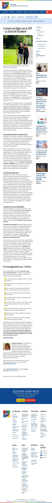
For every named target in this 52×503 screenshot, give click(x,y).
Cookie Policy (16, 501)
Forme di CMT (25, 424)
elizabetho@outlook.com (9, 363)
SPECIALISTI (21, 17)
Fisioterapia (33, 419)
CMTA (13, 94)
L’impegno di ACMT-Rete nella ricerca (15, 456)
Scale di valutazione (24, 438)
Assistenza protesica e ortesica (24, 472)
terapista (5, 187)
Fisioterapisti (43, 416)
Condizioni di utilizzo (24, 501)
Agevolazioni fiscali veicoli (34, 461)
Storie (13, 21)
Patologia (25, 411)
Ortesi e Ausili (34, 428)
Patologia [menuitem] (12, 12)
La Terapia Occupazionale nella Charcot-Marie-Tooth (34, 424)
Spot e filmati (41, 48)
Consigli (38, 27)
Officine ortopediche (43, 418)
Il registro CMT (15, 463)
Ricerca (14, 445)
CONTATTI (14, 17)
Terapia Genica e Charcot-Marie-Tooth (15, 460)
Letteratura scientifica (24, 429)
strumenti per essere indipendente (22, 210)
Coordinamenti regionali (15, 427)
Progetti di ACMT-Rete (15, 416)
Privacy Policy (9, 501)
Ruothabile (34, 445)
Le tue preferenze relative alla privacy (37, 501)
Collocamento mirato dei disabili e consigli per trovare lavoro (25, 463)
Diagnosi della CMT (25, 422)
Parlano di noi (41, 44)
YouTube (44, 455)
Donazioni (14, 434)
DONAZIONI (30, 400)
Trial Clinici (14, 465)
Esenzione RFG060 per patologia (24, 468)
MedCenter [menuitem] (26, 12)
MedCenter (43, 411)
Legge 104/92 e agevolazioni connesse (25, 476)
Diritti (24, 445)
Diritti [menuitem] (36, 12)
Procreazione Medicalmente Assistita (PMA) (43, 430)
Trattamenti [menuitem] (18, 12)
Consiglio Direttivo (14, 424)
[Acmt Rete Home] (6, 416)
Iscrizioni (14, 414)
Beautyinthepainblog (12, 369)
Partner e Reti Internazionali (15, 430)
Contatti (14, 432)
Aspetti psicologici (33, 430)
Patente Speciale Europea (33, 449)
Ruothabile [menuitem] (42, 12)
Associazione (16, 411)
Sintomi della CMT (24, 419)
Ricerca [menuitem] (31, 12)
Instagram (44, 453)
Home (9, 21)
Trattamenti (34, 411)
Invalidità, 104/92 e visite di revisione (25, 480)
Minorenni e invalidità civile (25, 489)
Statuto (14, 419)
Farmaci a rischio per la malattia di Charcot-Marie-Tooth (25, 434)
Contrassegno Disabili (34, 464)
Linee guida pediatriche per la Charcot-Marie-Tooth (34, 416)
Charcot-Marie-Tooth (19, 73)
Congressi (40, 32)
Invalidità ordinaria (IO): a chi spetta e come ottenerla (25, 485)
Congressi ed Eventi (43, 436)
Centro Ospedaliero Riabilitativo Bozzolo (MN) (43, 425)
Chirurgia (33, 421)
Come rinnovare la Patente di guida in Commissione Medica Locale (34, 454)
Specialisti (42, 414)
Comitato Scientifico (14, 421)
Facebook (44, 450)
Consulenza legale (24, 492)
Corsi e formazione (40, 111)
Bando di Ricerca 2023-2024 (15, 449)
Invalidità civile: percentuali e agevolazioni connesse (25, 450)
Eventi (38, 30)
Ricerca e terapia (14, 452)
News (37, 38)
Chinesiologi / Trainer (43, 421)
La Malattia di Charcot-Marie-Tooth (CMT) (25, 415)
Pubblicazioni (41, 46)
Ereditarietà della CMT (24, 426)
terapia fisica (15, 97)
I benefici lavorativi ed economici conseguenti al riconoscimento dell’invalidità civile (25, 456)
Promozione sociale (21, 376)
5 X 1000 (20, 400)
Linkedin (44, 457)
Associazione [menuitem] (5, 12)
